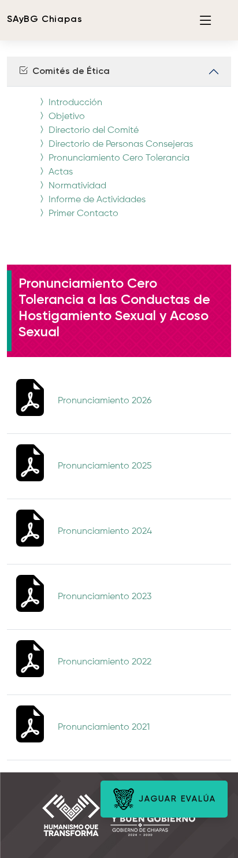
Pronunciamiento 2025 (105, 466)
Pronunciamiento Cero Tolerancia (117, 158)
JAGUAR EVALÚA (175, 799)
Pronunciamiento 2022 (104, 662)
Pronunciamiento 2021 (104, 727)
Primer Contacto (82, 213)
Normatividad (76, 186)
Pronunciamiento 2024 (105, 531)
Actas (59, 172)
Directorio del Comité (92, 130)
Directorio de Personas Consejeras (119, 144)
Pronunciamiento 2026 (104, 401)
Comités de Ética (69, 71)
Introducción (74, 102)
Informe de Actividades (96, 200)
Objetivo (65, 116)
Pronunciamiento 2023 (104, 596)
